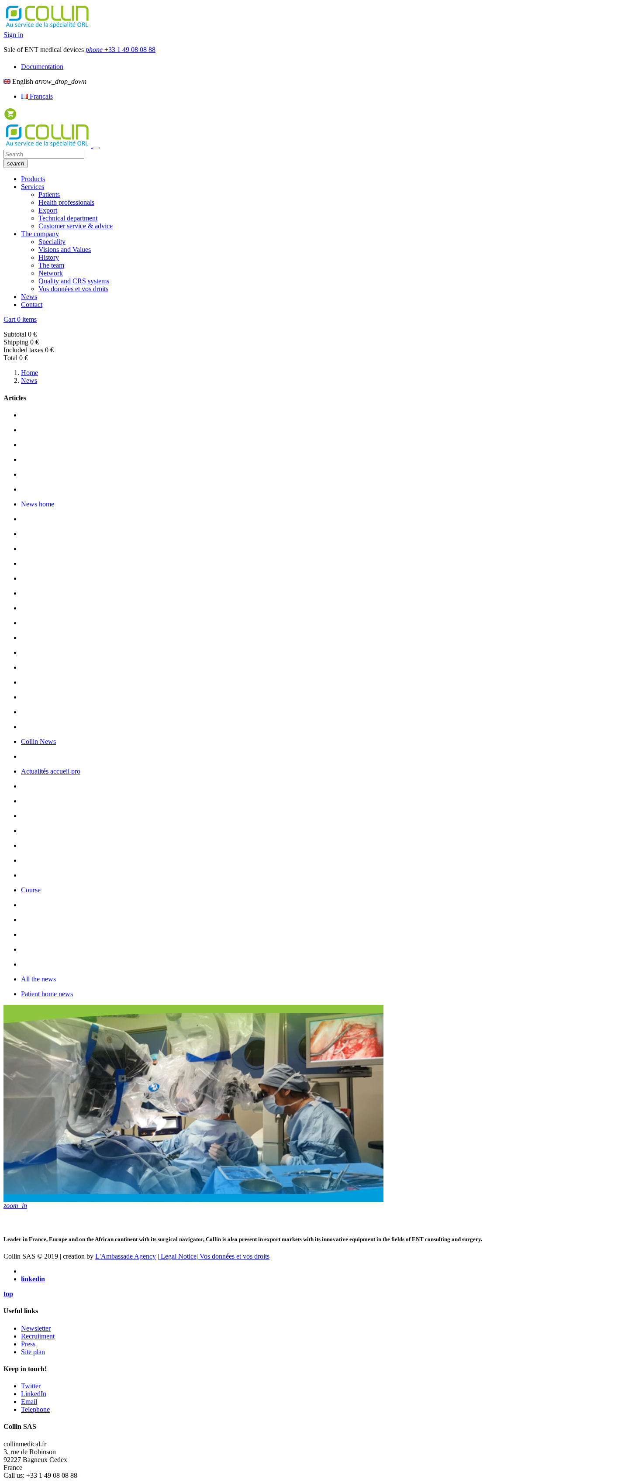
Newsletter (36, 1328)
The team (51, 265)
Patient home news (47, 994)
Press (28, 1344)
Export (47, 210)
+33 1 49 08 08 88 (120, 49)
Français (40, 96)
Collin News (38, 741)
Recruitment (38, 1336)
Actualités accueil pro (50, 771)
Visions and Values (64, 249)
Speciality (52, 241)
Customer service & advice (75, 226)
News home (37, 504)
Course (31, 890)
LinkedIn (33, 1393)
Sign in (13, 34)
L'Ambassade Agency (125, 1256)
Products (33, 178)
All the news (38, 979)
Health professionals (66, 202)
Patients (49, 194)
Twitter (31, 1386)
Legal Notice (178, 1256)
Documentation (42, 66)
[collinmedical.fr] (48, 145)
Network (50, 273)
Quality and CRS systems (73, 281)
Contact (31, 304)
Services (32, 186)
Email (29, 1401)
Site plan (33, 1352)
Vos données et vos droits (73, 288)
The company (40, 233)
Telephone (35, 1409)
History (48, 257)
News (29, 296)
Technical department (67, 218)
